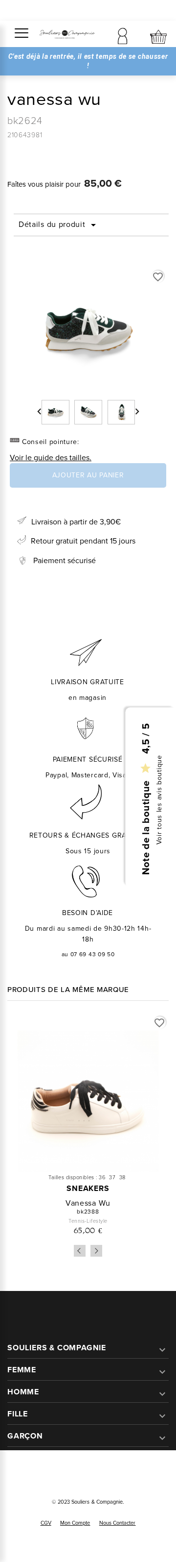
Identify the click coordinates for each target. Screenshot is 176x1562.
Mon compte (75, 1523)
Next (96, 1251)
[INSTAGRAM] (99, 1474)
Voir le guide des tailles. (50, 457)
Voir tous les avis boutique (159, 799)
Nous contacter (117, 1523)
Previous (80, 1251)
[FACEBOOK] (77, 1474)
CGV (46, 1523)
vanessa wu (88, 1202)
